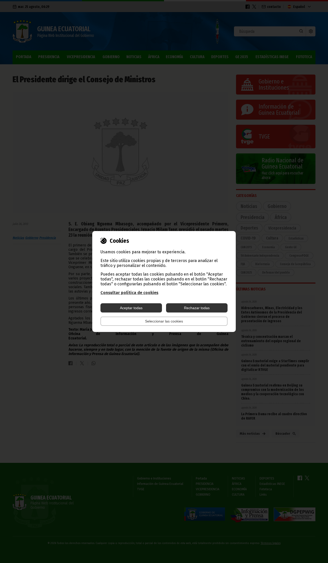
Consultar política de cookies (129, 292)
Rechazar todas (197, 308)
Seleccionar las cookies (164, 321)
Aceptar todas (131, 308)
